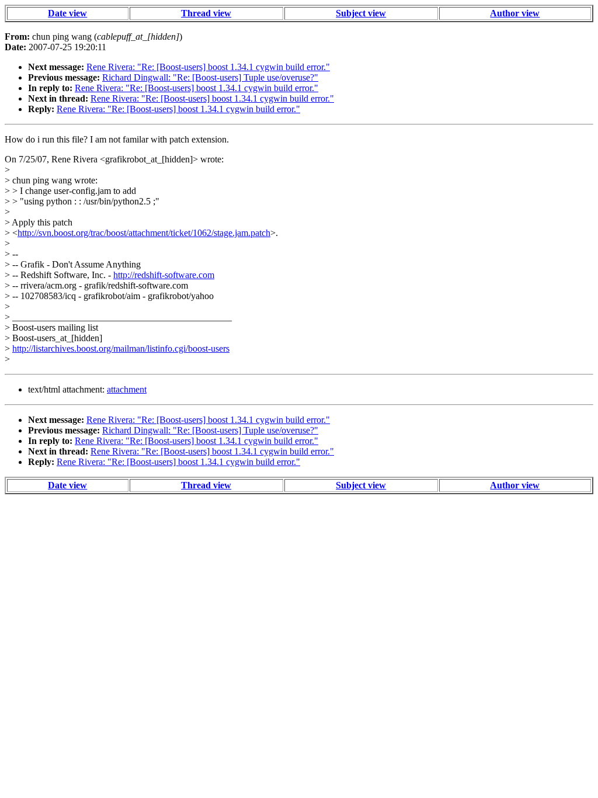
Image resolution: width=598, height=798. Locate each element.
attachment (127, 389)
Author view (515, 13)
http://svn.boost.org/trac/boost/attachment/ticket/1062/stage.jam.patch (144, 233)
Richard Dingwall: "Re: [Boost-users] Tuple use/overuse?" (210, 77)
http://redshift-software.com (163, 275)
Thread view (206, 13)
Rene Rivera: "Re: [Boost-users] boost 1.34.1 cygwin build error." (208, 67)
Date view (67, 13)
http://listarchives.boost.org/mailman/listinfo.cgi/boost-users (121, 348)
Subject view (361, 13)
